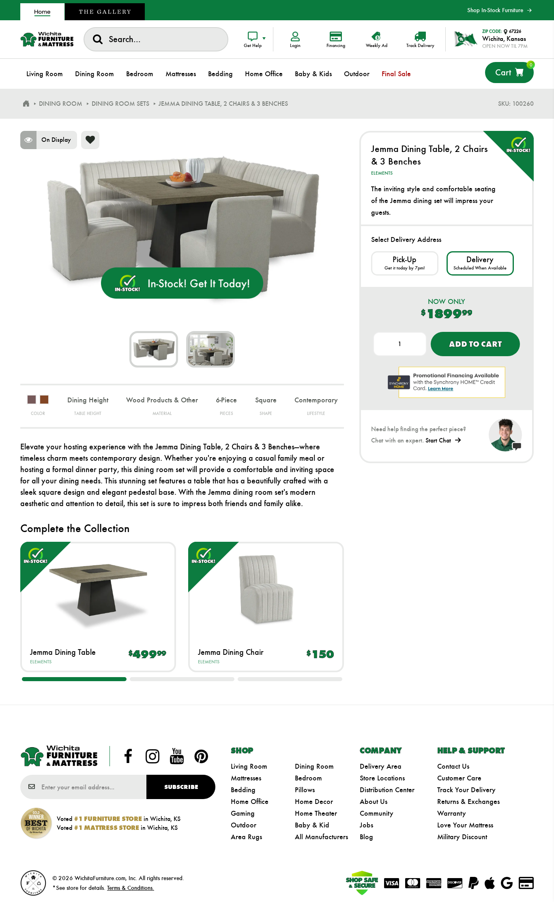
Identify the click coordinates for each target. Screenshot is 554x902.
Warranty (451, 813)
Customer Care (459, 778)
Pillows (305, 789)
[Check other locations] (404, 263)
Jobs (366, 825)
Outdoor (243, 825)
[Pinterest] (201, 756)
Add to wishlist (90, 140)
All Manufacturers (321, 836)
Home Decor (314, 801)
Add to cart (475, 344)
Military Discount (462, 836)
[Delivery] (480, 263)
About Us (373, 801)
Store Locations (382, 778)
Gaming (243, 813)
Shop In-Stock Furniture (495, 10)
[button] (74, 679)
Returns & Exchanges (468, 801)
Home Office (249, 801)
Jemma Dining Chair (231, 652)
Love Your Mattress (465, 825)
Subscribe (181, 787)
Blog (366, 836)
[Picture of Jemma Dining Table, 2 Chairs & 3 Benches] (153, 349)
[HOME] (26, 103)
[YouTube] (177, 756)
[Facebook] (128, 756)
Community (376, 813)
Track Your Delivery (466, 789)
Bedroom (308, 778)
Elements (41, 662)
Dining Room (314, 766)
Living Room (249, 766)
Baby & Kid (312, 825)
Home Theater (316, 813)
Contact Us (453, 766)
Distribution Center (387, 789)
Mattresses (246, 778)
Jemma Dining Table (63, 652)
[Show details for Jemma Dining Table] (98, 589)
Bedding (243, 789)
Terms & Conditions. (130, 887)
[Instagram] (152, 756)
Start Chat (438, 440)
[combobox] (156, 39)
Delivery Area (381, 766)
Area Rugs (246, 836)
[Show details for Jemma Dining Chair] (266, 589)
